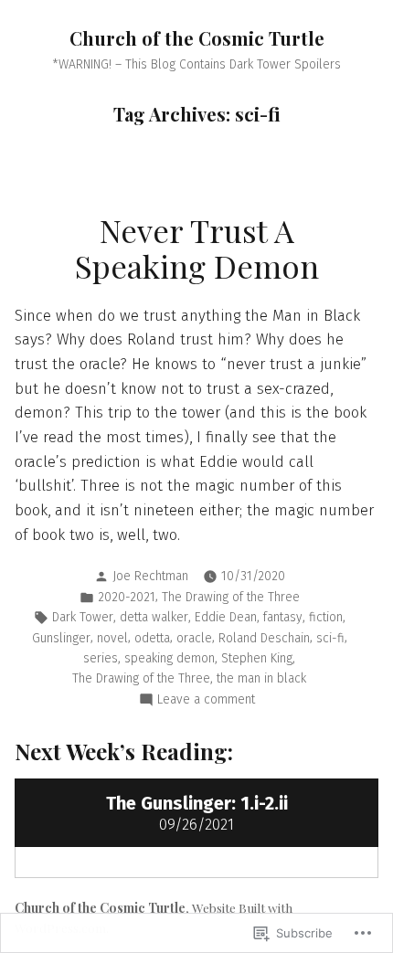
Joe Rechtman (150, 576)
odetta (152, 638)
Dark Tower (82, 617)
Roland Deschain (264, 638)
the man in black (261, 678)
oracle (194, 638)
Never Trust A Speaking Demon (197, 248)
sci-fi (330, 638)
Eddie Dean (226, 617)
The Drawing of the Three (231, 597)
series (100, 658)
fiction (326, 617)
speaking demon (169, 658)
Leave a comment (206, 700)
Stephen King (256, 658)
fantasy (283, 617)
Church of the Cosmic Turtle (196, 38)
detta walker (154, 617)
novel (112, 638)
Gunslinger (61, 638)
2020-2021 (126, 597)
